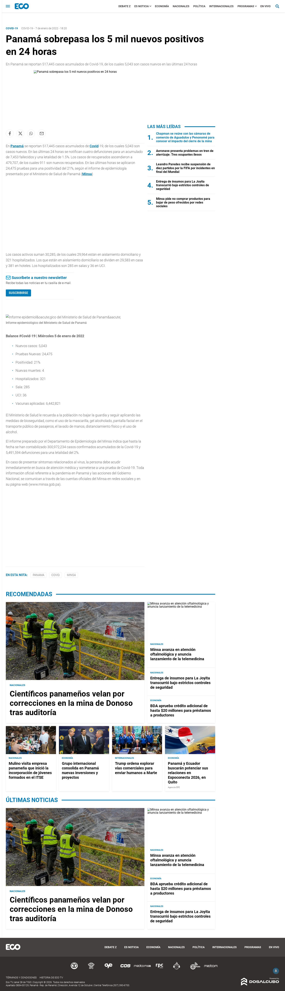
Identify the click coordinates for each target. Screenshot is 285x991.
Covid (94, 146)
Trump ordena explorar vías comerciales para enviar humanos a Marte (136, 768)
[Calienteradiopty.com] (176, 969)
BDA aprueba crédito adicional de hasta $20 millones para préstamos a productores (180, 710)
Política (199, 6)
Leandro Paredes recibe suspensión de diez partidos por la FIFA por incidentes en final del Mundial (185, 167)
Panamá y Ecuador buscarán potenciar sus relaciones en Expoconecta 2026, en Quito (188, 772)
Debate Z (124, 6)
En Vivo (265, 6)
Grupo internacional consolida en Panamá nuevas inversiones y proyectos (80, 770)
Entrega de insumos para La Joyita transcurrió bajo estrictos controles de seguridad (182, 185)
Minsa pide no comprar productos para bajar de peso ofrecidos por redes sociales (183, 202)
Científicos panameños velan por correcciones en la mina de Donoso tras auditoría (71, 703)
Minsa (87, 174)
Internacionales (221, 6)
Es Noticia (141, 6)
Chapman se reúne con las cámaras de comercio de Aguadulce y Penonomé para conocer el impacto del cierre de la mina (185, 137)
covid (55, 575)
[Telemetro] (74, 969)
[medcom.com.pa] (210, 969)
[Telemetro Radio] (193, 969)
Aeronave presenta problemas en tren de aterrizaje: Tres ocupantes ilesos (184, 152)
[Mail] (42, 133)
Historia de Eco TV (51, 977)
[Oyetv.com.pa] (108, 969)
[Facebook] (10, 133)
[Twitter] (20, 133)
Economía (162, 6)
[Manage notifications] (276, 971)
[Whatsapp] (31, 133)
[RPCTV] (91, 969)
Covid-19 (27, 28)
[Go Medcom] (142, 969)
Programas (246, 6)
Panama (38, 575)
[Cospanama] (125, 969)
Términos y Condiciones (21, 977)
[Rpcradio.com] (159, 969)
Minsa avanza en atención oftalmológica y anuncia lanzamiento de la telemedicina (177, 654)
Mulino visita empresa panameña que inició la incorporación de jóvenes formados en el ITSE (30, 770)
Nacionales (181, 6)
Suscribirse (18, 293)
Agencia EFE (174, 787)
